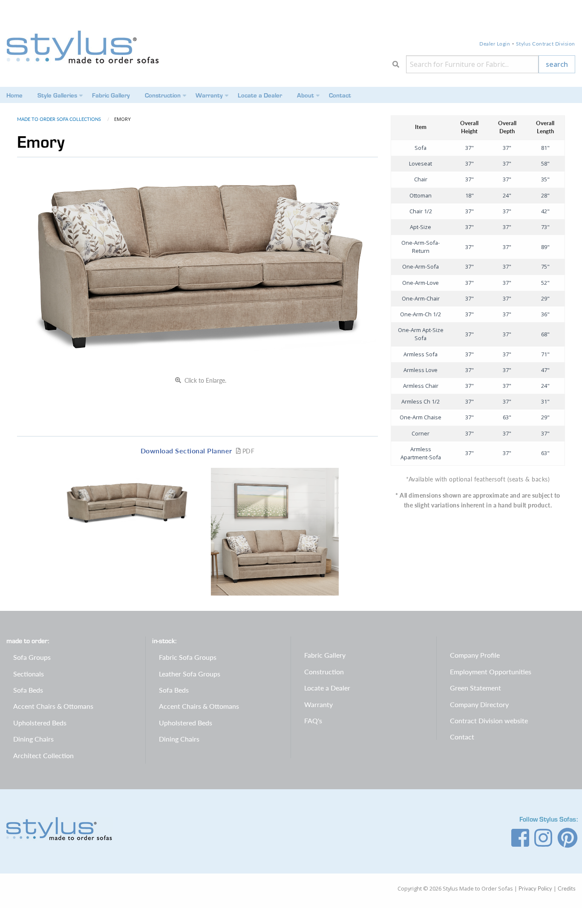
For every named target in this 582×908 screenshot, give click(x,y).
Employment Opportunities (490, 671)
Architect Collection (43, 755)
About (305, 95)
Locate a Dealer (260, 95)
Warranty (209, 95)
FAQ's (313, 720)
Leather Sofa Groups (189, 674)
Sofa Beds (28, 690)
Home (14, 95)
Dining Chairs (33, 739)
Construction (163, 95)
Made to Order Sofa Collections (59, 119)
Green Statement (475, 688)
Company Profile (475, 655)
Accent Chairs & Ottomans (53, 706)
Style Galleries (57, 95)
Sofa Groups (32, 657)
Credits (567, 888)
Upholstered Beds (39, 723)
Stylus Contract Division (545, 43)
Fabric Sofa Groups (187, 657)
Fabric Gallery (111, 95)
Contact (340, 95)
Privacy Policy (535, 888)
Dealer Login (494, 43)
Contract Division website (489, 720)
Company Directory (479, 704)
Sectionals (28, 674)
